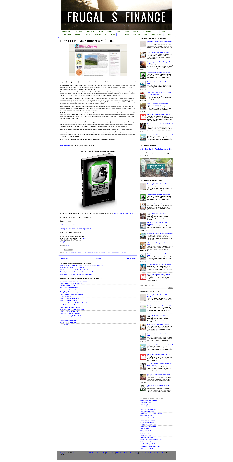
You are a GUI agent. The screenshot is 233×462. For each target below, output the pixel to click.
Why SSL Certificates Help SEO (69, 300)
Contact (168, 34)
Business (126, 31)
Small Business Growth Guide (148, 426)
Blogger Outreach (156, 34)
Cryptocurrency (90, 31)
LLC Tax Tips (64, 324)
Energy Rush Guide (145, 435)
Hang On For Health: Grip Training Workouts (76, 229)
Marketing (136, 31)
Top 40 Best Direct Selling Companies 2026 (159, 305)
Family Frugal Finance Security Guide (71, 292)
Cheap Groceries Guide (146, 437)
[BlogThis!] (66, 250)
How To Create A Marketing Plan (69, 298)
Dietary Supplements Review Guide (150, 446)
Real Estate (136, 34)
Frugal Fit (122, 453)
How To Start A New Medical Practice (70, 305)
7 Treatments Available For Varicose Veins (159, 264)
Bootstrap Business (78, 453)
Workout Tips (125, 252)
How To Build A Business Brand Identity (71, 283)
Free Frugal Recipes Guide (147, 444)
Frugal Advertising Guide (147, 411)
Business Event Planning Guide (69, 289)
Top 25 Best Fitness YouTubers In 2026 (158, 114)
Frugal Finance (64, 453)
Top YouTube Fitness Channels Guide (151, 439)
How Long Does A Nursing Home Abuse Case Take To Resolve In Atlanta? (81, 265)
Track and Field (109, 252)
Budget (83, 238)
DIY (106, 34)
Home (98, 258)
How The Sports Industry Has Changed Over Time (74, 302)
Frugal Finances (67, 31)
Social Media (147, 31)
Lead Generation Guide (146, 428)
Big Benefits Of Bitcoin (66, 296)
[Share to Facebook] (70, 250)
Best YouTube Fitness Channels (69, 320)
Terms (86, 453)
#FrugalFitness (64, 242)
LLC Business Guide (145, 441)
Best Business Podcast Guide (148, 418)
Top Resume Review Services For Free (71, 318)
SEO (156, 31)
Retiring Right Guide (145, 431)
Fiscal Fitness (130, 453)
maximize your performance (123, 213)
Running (102, 252)
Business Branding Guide (67, 285)
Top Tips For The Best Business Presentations (73, 281)
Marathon (96, 252)
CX (169, 31)
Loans (118, 31)
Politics (94, 453)
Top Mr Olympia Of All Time (68, 322)
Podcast (108, 453)
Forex (101, 31)
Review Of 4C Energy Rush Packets (157, 213)
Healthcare (78, 34)
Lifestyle (87, 34)
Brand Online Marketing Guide (148, 409)
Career (127, 34)
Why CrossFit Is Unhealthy (70, 225)
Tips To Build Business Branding (69, 287)
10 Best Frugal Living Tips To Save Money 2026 (156, 149)
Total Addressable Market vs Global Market (72, 309)
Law (120, 34)
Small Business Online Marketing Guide (151, 413)
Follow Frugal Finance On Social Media (158, 72)
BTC (117, 453)
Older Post (131, 258)
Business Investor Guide (147, 422)
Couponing (97, 34)
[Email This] (65, 250)
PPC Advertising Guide (146, 407)
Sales (163, 31)
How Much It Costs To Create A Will (70, 313)
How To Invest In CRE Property (69, 311)
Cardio (67, 252)
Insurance (110, 31)
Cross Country (73, 252)
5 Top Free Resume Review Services (158, 52)
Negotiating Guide (145, 433)
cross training (82, 252)
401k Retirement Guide (146, 415)
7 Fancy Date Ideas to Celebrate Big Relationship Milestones (157, 104)
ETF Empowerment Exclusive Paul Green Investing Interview (77, 270)
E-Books (99, 453)
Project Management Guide (148, 420)
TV (104, 453)
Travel (113, 34)
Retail (113, 453)
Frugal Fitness (66, 34)
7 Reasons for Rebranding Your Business (72, 267)
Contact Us (160, 453)
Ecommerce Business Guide (148, 424)
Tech (145, 34)
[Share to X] (68, 250)
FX (148, 453)
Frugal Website (67, 245)
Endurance (90, 252)
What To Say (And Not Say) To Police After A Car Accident (76, 274)
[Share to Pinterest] (72, 250)
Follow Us (153, 453)
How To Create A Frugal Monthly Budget (71, 294)
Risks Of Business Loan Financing (70, 307)
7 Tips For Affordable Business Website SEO (160, 134)
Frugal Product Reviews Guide (148, 448)
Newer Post (64, 258)
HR (90, 453)
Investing (79, 31)
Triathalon (118, 252)
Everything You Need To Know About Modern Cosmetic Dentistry (78, 272)
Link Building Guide (145, 404)
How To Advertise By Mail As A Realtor (71, 316)
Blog (136, 453)
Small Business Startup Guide (148, 400)
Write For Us (142, 453)
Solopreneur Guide (145, 402)
